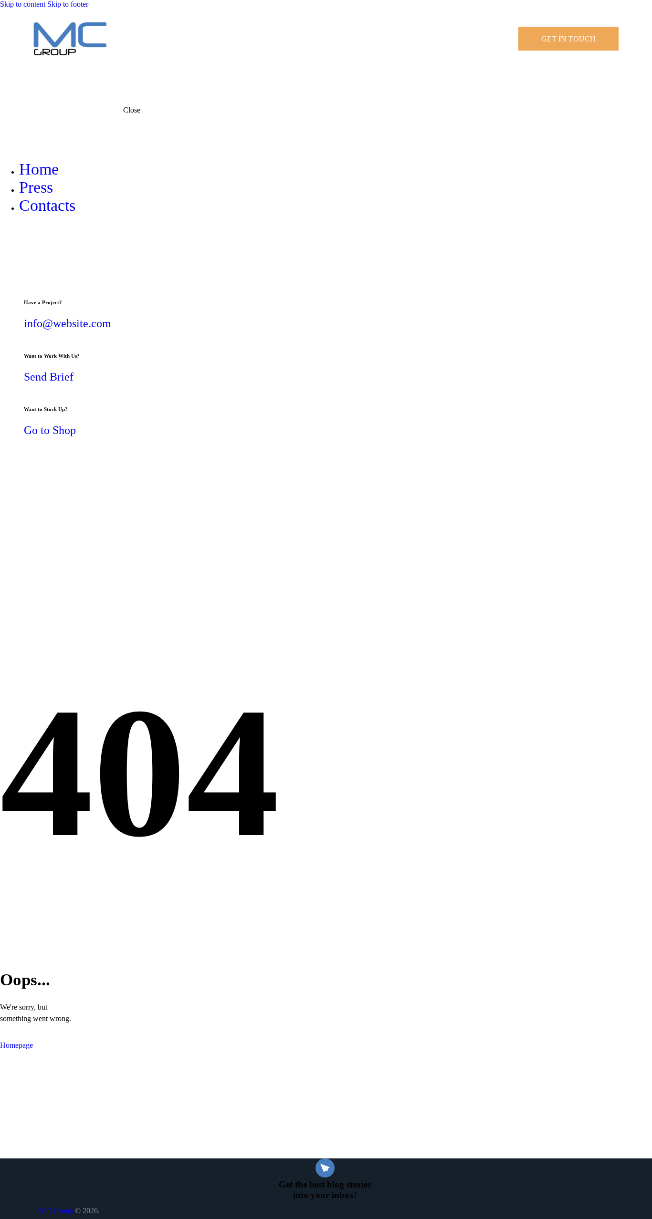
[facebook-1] (5, 240)
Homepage (16, 1045)
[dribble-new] (26, 240)
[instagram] (37, 240)
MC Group (56, 1211)
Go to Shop (50, 430)
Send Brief (49, 377)
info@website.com (67, 323)
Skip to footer (67, 4)
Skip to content (22, 4)
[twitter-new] (16, 240)
